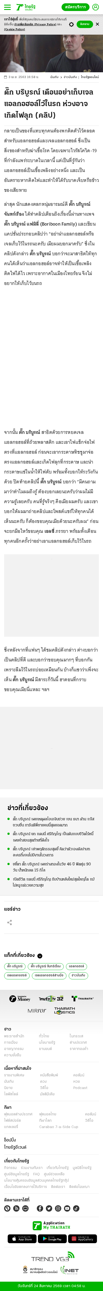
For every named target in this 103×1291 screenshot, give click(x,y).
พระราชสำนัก (14, 1036)
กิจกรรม (10, 1168)
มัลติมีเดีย (47, 1094)
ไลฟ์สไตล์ (11, 1094)
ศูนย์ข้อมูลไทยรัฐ (16, 1174)
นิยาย (8, 1088)
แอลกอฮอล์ (76, 966)
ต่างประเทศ (78, 1043)
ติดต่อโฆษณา (79, 1187)
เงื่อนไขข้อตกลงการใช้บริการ (25, 1187)
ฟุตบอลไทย (47, 1114)
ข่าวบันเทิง (70, 77)
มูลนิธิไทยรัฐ (82, 1168)
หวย (76, 1082)
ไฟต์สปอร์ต (12, 1121)
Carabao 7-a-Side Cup (58, 1127)
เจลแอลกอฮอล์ (17, 975)
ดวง (43, 1082)
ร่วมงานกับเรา (32, 1168)
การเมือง (11, 1043)
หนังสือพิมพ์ (49, 1075)
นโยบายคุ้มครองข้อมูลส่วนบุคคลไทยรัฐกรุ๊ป (36, 1181)
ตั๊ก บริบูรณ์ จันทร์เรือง (46, 966)
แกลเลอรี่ (11, 1127)
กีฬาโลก (45, 1121)
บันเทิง (54, 77)
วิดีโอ (44, 1088)
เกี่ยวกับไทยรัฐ (58, 1168)
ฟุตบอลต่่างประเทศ (18, 1114)
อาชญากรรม (14, 1049)
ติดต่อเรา (58, 1187)
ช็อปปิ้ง (10, 1140)
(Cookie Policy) (14, 29)
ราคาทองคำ (79, 1049)
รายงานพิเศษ (14, 1075)
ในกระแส (76, 1036)
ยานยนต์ (45, 1049)
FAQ (36, 1174)
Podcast (80, 1088)
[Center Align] (97, 24)
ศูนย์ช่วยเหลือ (54, 1174)
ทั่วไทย (44, 1036)
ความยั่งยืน (12, 1055)
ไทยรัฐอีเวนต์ (15, 1147)
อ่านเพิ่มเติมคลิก (35, 24)
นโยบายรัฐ (47, 1043)
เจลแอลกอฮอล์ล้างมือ (49, 975)
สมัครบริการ (76, 7)
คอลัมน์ (78, 1075)
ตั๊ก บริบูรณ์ (15, 966)
